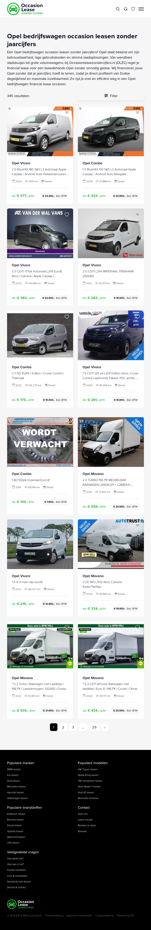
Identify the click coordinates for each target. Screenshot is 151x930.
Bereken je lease (87, 825)
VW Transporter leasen (90, 780)
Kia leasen (12, 775)
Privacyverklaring (54, 915)
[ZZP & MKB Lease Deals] (25, 9)
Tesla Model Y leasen (89, 786)
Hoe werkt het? (15, 858)
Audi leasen (13, 780)
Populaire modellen (93, 762)
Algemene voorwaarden (79, 915)
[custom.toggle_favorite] (67, 113)
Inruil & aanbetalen (17, 876)
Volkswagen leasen (17, 798)
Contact (84, 807)
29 (94, 727)
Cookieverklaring (104, 915)
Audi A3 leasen (86, 792)
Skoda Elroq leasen (88, 775)
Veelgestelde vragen (23, 852)
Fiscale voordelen (16, 870)
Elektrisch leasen (16, 814)
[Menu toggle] (141, 9)
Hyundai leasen (15, 792)
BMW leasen (14, 769)
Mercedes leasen (16, 786)
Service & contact (16, 887)
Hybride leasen (15, 831)
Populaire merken (20, 762)
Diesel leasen (14, 825)
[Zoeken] (118, 9)
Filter (113, 95)
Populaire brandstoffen (24, 807)
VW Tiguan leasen (88, 769)
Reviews (82, 831)
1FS (132, 915)
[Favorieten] (133, 9)
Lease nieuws (85, 819)
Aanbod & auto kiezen (19, 881)
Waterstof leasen (16, 837)
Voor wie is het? (15, 864)
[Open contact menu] (125, 9)
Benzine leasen (15, 819)
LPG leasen (13, 842)
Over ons (83, 814)
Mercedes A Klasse (88, 798)
